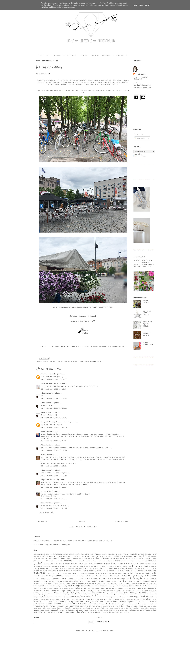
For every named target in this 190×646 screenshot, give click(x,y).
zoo (124, 612)
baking (146, 556)
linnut (37, 581)
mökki (36, 588)
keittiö (134, 573)
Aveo (123, 556)
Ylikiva (92, 612)
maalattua (131, 581)
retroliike (49, 597)
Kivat (66, 576)
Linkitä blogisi (145, 301)
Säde (81, 604)
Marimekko (90, 584)
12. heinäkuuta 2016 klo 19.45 (54, 475)
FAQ (92, 566)
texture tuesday (57, 606)
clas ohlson (107, 561)
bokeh (122, 558)
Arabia (75, 556)
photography (75, 593)
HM (141, 569)
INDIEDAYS (75, 347)
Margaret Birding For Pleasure (54, 422)
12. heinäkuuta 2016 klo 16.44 (54, 466)
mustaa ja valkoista (115, 586)
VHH (98, 610)
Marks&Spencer (99, 584)
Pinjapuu (45, 595)
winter (39, 612)
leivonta (102, 579)
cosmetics (54, 564)
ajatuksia (47, 361)
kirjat (52, 576)
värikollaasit (133, 610)
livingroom (91, 581)
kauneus (126, 573)
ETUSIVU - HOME (43, 55)
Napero (56, 588)
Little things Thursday (52, 581)
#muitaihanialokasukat (42, 554)
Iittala (118, 571)
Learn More (138, 5)
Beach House (46, 558)
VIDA (101, 610)
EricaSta (44, 491)
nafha (41, 588)
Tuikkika (75, 608)
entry (62, 566)
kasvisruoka (113, 573)
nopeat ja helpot (107, 588)
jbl (48, 573)
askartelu (91, 556)
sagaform (100, 597)
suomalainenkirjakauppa (142, 602)
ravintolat (131, 595)
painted (145, 591)
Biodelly (91, 558)
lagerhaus (37, 578)
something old (64, 602)
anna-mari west (55, 556)
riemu (68, 597)
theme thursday (114, 606)
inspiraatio (142, 571)
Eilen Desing (139, 564)
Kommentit (140, 138)
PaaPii (128, 591)
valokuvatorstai (71, 610)
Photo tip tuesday (61, 593)
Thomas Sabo (143, 606)
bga (80, 558)
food (145, 566)
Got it (147, 5)
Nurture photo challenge (54, 591)
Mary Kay (107, 584)
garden (49, 569)
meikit (148, 584)
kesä (54, 361)
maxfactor (122, 584)
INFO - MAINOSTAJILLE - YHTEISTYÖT (65, 55)
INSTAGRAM (106, 55)
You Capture (113, 612)
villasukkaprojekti (120, 610)
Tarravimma (142, 604)
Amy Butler (37, 556)
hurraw (54, 571)
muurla (154, 586)
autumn (117, 556)
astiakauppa (100, 556)
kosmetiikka (94, 576)
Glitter (64, 568)
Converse (46, 563)
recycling (141, 595)
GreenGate (78, 569)
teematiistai (151, 604)
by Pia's (59, 561)
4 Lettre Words (47, 374)
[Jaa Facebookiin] (46, 358)
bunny (154, 558)
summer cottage (113, 602)
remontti (153, 595)
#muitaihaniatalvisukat (59, 554)
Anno (65, 556)
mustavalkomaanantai (130, 586)
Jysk (92, 573)
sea (155, 597)
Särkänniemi (88, 604)
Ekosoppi (148, 564)
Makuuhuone (64, 584)
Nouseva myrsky (130, 588)
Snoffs (56, 602)
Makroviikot (52, 584)
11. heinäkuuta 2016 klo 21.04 (54, 418)
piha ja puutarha (139, 593)
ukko (142, 608)
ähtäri (128, 612)
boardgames (115, 558)
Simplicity (130, 599)
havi (119, 569)
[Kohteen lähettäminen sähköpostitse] (40, 358)
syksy (76, 604)
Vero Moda (92, 610)
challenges (69, 561)
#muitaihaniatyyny (75, 554)
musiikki (103, 586)
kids (35, 576)
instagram (152, 571)
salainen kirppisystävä (110, 597)
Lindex (153, 579)
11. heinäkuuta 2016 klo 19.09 (54, 389)
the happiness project (76, 606)
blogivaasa (106, 558)
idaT (103, 570)
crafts (61, 564)
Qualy (97, 595)
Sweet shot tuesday (51, 604)
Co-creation (125, 561)
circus (99, 561)
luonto (121, 581)
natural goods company (66, 588)
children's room (82, 561)
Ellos (154, 564)
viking (105, 610)
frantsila (152, 566)
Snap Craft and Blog (46, 602)
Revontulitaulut (59, 597)
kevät (153, 573)
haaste (85, 569)
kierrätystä (43, 576)
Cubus (85, 563)
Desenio (107, 564)
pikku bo (37, 595)
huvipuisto (68, 571)
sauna (127, 597)
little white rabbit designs (74, 581)
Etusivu (82, 521)
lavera (78, 578)
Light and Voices (48, 480)
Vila (110, 610)
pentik (41, 593)
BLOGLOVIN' (114, 347)
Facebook (87, 566)
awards (135, 556)
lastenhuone (55, 579)
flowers (137, 566)
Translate (142, 156)
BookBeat (128, 558)
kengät (141, 573)
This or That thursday (128, 606)
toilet (44, 608)
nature (78, 588)
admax (125, 554)
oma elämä (84, 361)
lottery (101, 581)
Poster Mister (60, 595)
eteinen (73, 566)
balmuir (153, 556)
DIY (129, 564)
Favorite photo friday (102, 566)
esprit (67, 566)
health (124, 569)
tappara (122, 604)
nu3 (145, 588)
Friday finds (39, 569)
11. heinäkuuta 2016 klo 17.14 (54, 379)
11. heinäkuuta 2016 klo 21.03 (54, 399)
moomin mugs (74, 586)
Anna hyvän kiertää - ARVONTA (146, 333)
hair (94, 569)
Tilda (154, 606)
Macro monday (73, 361)
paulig (36, 593)
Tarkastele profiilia (142, 88)
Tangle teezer (114, 604)
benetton (75, 558)
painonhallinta (136, 591)
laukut (63, 579)
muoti (91, 586)
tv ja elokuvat (134, 608)
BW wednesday (39, 561)
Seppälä (36, 599)
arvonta (83, 556)
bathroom (37, 558)
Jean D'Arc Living (55, 573)
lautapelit (71, 579)
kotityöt (103, 576)
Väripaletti (145, 610)
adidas (120, 554)
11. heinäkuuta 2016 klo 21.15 (54, 427)
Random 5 (117, 595)
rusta (95, 597)
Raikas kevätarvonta (147, 343)
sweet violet (67, 604)
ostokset (120, 591)
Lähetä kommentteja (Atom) (86, 526)
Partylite (152, 591)
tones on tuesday (64, 608)
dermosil (99, 564)
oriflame (106, 591)
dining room (117, 564)
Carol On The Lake (48, 383)
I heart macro (87, 571)
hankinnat (113, 569)
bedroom (62, 558)
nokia (97, 588)
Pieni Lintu (46, 393)
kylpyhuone (136, 576)
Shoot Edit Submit (68, 599)
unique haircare (150, 608)
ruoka (73, 597)
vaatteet (53, 610)
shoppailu (80, 599)
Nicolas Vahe (89, 588)
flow (129, 566)
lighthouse (147, 578)
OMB (98, 591)
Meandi (128, 584)
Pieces (89, 593)
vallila (61, 610)
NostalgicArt (119, 588)
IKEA (123, 571)
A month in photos (91, 554)
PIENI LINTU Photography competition (107, 593)
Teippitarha (38, 606)
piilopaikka (152, 593)
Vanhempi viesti (121, 521)
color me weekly (136, 561)
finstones (123, 566)
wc (35, 612)
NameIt (51, 588)
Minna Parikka (51, 586)
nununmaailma (38, 591)
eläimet (37, 566)
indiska (129, 571)
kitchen (60, 576)
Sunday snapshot (127, 602)
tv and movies (123, 608)
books (134, 558)
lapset (43, 579)
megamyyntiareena (138, 584)
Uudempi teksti (44, 521)
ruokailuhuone (84, 597)
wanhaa (153, 610)
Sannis (43, 431)
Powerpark (80, 595)
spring (88, 602)
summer (92, 361)
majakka (42, 584)
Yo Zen (97, 612)
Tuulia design (113, 608)
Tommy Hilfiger (52, 608)
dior (125, 564)
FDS (118, 566)
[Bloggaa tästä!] (42, 358)
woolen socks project (51, 612)
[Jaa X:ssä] (44, 358)
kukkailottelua (115, 576)
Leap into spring (91, 579)
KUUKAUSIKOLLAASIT (121, 55)
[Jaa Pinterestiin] (48, 358)
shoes (58, 599)
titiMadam (37, 608)
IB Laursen (97, 571)
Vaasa (99, 361)
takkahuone (97, 604)
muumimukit (145, 586)
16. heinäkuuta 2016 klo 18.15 (54, 499)
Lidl (127, 579)
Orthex (112, 591)
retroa (43, 597)
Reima (147, 595)
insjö (135, 570)
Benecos (69, 558)
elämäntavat (55, 566)
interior (39, 573)
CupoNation (92, 564)
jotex (69, 573)
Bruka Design (146, 558)
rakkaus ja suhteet (106, 595)
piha (126, 593)
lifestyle (62, 361)
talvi (105, 604)
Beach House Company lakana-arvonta (147, 324)
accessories (112, 554)
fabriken (80, 566)
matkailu (114, 584)
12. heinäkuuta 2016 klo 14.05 (54, 450)
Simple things (119, 599)
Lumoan (113, 581)
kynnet (143, 576)
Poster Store (70, 595)
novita (140, 588)
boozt (139, 558)
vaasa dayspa (45, 610)
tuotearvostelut (97, 608)
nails (46, 588)
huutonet (60, 571)
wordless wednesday (70, 612)
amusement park (150, 554)
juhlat (73, 573)
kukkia (126, 576)
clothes (116, 561)
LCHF (82, 579)
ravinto (124, 595)
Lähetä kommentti (46, 512)
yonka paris (104, 612)
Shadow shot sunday (47, 599)
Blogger (110, 630)
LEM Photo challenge (116, 579)
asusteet (109, 556)
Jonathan (64, 573)
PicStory (84, 593)
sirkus (136, 599)
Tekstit (139, 135)
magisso (36, 584)
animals (45, 556)
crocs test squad (76, 564)
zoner (120, 612)
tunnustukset (84, 608)
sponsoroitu (77, 602)
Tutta (106, 608)
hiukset (137, 569)
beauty (54, 558)
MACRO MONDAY (62, 307)
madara (153, 581)
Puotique (87, 595)
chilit (93, 561)
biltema (84, 558)
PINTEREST (95, 55)
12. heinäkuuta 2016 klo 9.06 (53, 441)
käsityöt (151, 576)
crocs (67, 564)
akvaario (141, 554)
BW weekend (50, 561)
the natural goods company (98, 606)
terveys (46, 606)
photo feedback (49, 593)
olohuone (70, 591)
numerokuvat (152, 588)
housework (47, 571)
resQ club (37, 597)
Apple (70, 556)
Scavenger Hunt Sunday (141, 597)
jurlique (80, 573)
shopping (89, 599)
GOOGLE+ (122, 347)
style (95, 602)
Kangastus (98, 573)
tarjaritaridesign (131, 604)
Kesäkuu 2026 (139, 257)
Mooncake (84, 586)
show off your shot (104, 599)
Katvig (120, 573)
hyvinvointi (77, 571)
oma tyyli (92, 591)
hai (91, 568)
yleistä (85, 612)
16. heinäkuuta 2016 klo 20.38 (54, 508)
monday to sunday (61, 586)
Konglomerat (83, 576)
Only (101, 591)
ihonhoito (110, 571)
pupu (92, 595)
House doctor (147, 568)
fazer (114, 566)
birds (97, 558)
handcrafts (102, 569)
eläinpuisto (45, 566)
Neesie (43, 454)
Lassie (48, 578)
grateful (71, 569)
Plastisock (52, 595)
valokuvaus (83, 610)
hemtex (130, 569)
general (57, 569)
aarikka (104, 554)
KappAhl (105, 573)
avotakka (129, 556)
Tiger (150, 606)
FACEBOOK (84, 55)
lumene (107, 581)
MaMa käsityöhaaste (79, 584)
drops (132, 563)
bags (140, 556)
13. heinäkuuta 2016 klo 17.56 (54, 487)
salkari (121, 597)
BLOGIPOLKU (104, 347)
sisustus (145, 599)
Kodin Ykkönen (73, 576)
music (97, 586)
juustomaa (88, 573)
